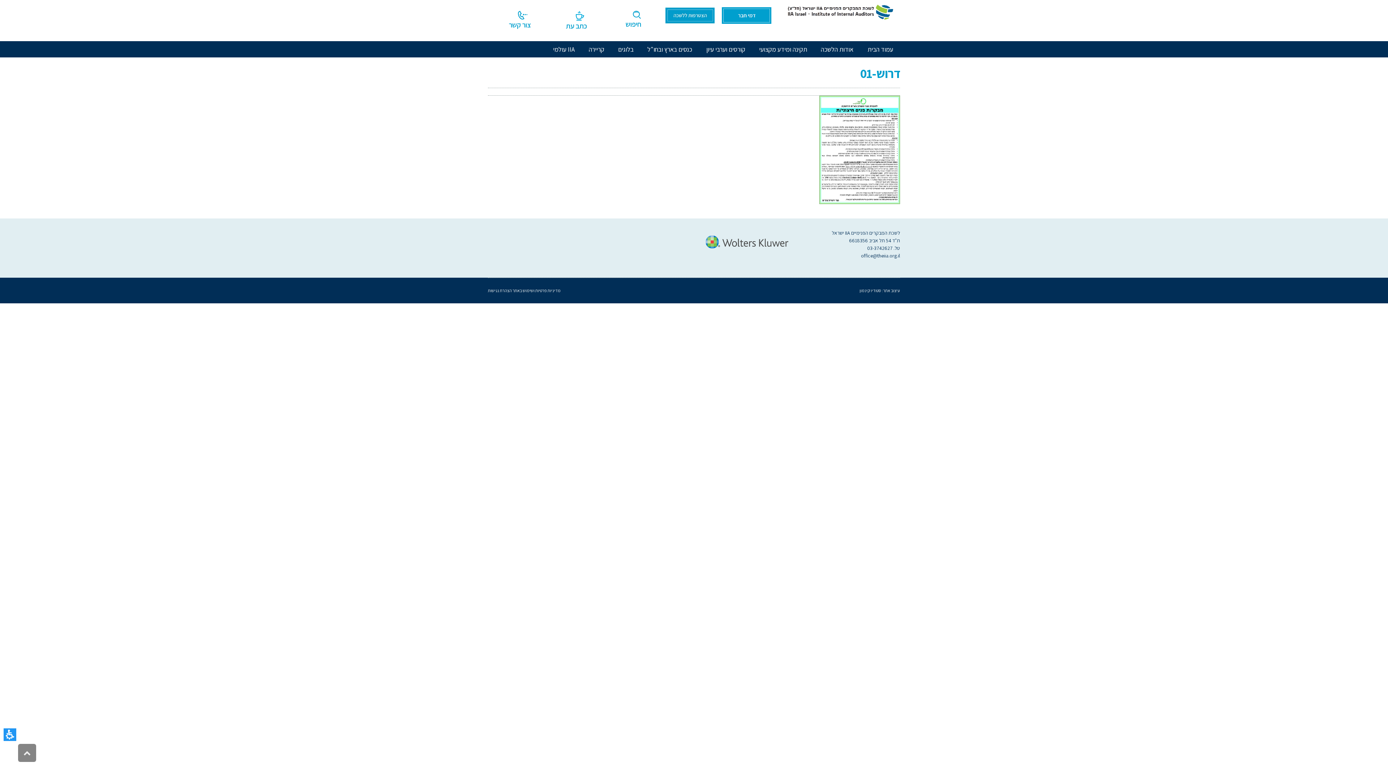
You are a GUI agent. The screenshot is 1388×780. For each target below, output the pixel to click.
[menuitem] (837, 49)
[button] (10, 734)
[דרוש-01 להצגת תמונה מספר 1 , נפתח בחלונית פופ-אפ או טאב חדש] (859, 149)
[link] (839, 11)
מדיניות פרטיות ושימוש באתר (536, 290)
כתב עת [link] (576, 26)
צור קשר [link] (520, 25)
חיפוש (633, 24)
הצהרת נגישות (500, 290)
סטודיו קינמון (870, 290)
